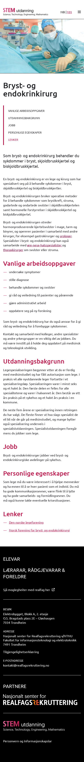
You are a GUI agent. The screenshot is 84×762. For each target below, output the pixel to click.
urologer (65, 236)
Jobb (11, 125)
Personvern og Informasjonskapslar (27, 741)
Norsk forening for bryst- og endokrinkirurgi (39, 530)
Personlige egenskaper (25, 132)
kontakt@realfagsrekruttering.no (26, 665)
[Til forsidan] (25, 11)
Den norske (17, 522)
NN (69, 12)
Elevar (11, 559)
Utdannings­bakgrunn (24, 118)
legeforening (34, 522)
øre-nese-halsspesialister (44, 245)
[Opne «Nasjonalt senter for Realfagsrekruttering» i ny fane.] (40, 699)
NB (63, 12)
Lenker (13, 139)
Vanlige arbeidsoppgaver (26, 110)
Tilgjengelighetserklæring (21, 652)
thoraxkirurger (13, 250)
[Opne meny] (79, 12)
